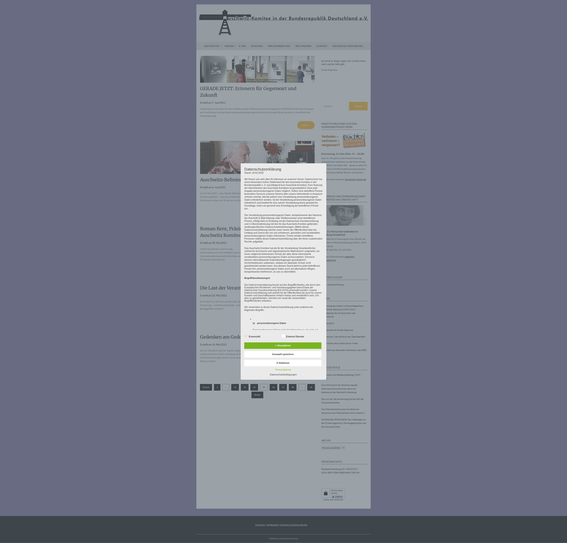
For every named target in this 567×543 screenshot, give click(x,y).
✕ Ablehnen (283, 363)
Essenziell (254, 336)
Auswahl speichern (283, 354)
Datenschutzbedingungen (283, 374)
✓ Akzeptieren (283, 345)
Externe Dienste (295, 336)
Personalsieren (283, 369)
